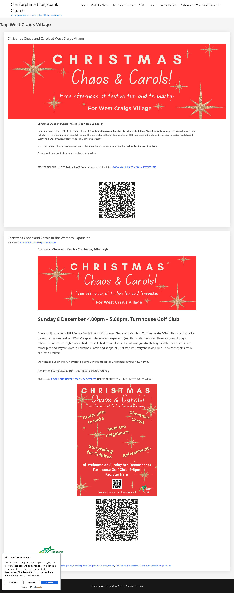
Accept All (49, 582)
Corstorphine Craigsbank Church (90, 565)
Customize (13, 582)
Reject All (31, 582)
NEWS (142, 5)
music (111, 565)
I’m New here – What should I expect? (200, 5)
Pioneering (132, 565)
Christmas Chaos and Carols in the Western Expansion (49, 238)
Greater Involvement (123, 5)
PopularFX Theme (135, 585)
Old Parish (120, 565)
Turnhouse (145, 565)
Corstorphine (65, 565)
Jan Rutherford (48, 242)
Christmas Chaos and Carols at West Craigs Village (46, 38)
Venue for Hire (168, 5)
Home (83, 5)
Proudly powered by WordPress (107, 585)
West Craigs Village (161, 565)
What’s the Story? (99, 5)
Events (153, 5)
